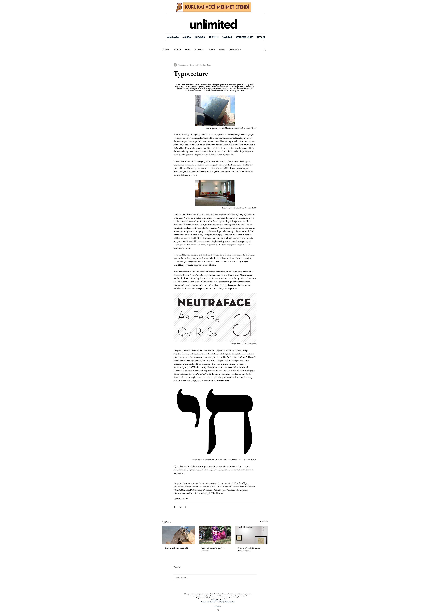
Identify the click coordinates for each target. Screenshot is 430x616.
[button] (227, 37)
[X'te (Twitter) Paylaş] (180, 507)
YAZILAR (165, 50)
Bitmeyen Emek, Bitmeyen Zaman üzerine (249, 549)
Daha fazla (234, 50)
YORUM (212, 50)
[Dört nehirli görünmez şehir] (178, 535)
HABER (222, 50)
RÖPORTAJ (199, 50)
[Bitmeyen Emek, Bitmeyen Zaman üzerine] (251, 535)
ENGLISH (177, 50)
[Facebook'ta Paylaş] (175, 507)
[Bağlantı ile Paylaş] (186, 507)
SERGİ (187, 50)
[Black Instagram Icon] (218, 610)
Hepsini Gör (264, 522)
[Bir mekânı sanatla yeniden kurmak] (215, 535)
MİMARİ (185, 499)
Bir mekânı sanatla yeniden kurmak (212, 549)
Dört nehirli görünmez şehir (177, 548)
